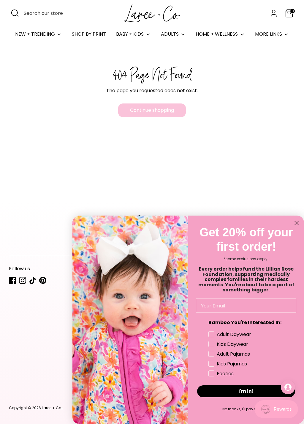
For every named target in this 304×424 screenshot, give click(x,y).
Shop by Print (89, 34)
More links (269, 34)
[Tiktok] (32, 280)
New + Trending (35, 34)
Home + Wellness (217, 34)
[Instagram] (22, 280)
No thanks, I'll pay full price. (246, 409)
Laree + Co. (52, 407)
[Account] (274, 13)
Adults (170, 34)
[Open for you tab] (288, 387)
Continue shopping (152, 110)
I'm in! (246, 391)
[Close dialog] (296, 223)
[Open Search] (15, 13)
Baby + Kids (130, 34)
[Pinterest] (42, 280)
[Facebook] (12, 280)
